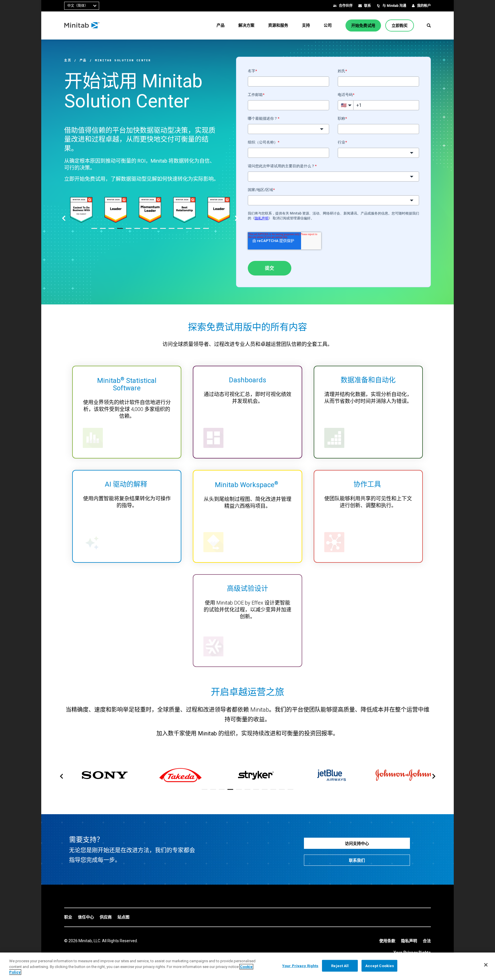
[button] (429, 25)
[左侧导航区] (63, 218)
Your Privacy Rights (300, 965)
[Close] (486, 965)
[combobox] (81, 6)
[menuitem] (221, 25)
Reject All (340, 965)
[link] (68, 917)
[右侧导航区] (236, 218)
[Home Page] (82, 25)
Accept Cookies (379, 965)
